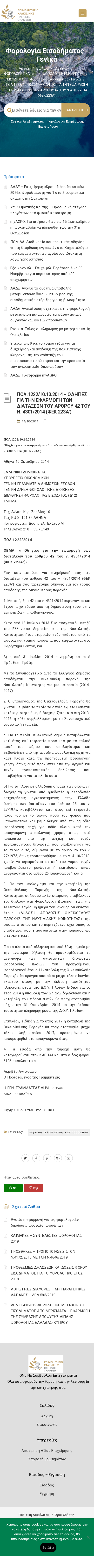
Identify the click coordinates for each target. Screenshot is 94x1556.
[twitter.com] (25, 1158)
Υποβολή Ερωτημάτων (47, 1459)
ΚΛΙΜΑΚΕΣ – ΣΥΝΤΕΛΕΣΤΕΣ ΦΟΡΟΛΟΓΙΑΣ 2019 (46, 1238)
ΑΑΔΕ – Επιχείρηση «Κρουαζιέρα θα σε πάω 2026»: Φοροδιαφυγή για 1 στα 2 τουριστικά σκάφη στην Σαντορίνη (47, 193)
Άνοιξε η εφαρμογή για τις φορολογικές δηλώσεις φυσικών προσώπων (45, 1222)
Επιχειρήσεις (48, 126)
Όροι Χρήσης (64, 1515)
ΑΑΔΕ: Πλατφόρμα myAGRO (33, 375)
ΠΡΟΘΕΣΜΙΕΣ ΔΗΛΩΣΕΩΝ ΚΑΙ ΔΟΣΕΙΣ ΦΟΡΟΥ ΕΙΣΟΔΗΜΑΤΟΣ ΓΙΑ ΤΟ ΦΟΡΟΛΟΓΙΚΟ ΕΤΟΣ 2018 (49, 1273)
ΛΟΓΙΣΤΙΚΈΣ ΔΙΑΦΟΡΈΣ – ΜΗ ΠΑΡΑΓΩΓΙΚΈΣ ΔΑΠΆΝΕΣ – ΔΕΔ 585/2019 (48, 1292)
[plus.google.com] (58, 1158)
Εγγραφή (47, 1493)
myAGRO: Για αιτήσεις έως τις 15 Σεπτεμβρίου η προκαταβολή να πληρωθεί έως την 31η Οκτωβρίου (50, 227)
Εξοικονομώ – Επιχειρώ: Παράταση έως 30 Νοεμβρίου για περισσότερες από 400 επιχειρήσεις (46, 274)
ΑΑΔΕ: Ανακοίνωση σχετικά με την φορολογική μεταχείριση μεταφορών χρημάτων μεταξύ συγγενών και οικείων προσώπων (50, 314)
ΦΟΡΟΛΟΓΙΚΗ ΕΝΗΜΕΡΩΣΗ (63, 74)
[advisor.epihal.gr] (68, 1158)
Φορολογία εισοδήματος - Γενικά (55, 79)
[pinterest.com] (47, 1158)
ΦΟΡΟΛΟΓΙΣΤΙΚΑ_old (20, 74)
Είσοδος (47, 1485)
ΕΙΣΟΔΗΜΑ (15, 79)
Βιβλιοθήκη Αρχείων (52, 68)
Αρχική (24, 68)
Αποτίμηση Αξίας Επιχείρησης (46, 1450)
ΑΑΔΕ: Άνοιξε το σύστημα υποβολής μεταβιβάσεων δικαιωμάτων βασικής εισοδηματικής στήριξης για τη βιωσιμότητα (47, 294)
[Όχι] (88, 1539)
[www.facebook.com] (36, 1158)
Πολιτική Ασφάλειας (34, 1515)
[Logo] (47, 1366)
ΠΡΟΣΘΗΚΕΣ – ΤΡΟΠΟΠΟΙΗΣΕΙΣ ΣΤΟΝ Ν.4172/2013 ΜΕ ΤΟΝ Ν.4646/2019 (43, 1254)
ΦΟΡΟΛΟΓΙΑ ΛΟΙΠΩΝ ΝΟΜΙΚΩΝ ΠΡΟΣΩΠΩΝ (58, 1132)
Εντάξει (48, 1547)
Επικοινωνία (47, 1424)
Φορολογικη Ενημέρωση (65, 121)
